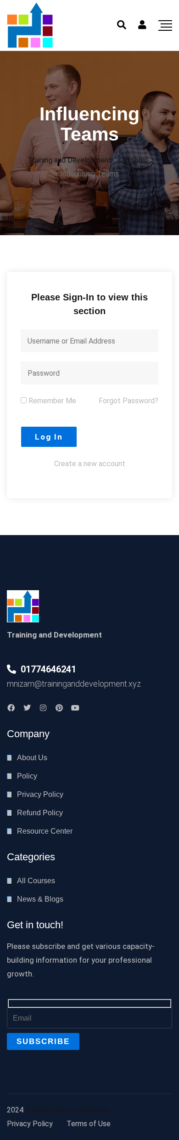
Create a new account (89, 463)
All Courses (36, 881)
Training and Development (67, 1110)
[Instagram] (43, 707)
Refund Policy (40, 813)
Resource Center (45, 831)
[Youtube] (75, 707)
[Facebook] (11, 707)
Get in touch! (35, 925)
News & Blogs (40, 899)
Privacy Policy (40, 794)
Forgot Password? (128, 400)
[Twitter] (27, 707)
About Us (32, 758)
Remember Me (51, 400)
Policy (27, 776)
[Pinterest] (59, 707)
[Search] (121, 24)
